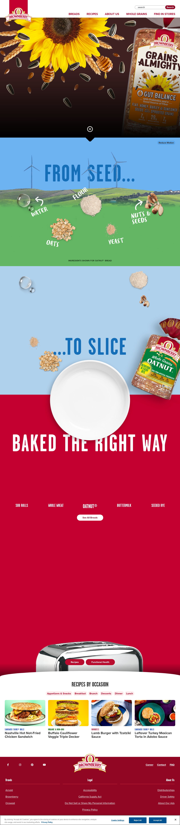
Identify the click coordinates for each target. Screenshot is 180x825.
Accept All (157, 820)
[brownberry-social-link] (8, 764)
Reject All (137, 820)
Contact (161, 765)
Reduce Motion (166, 142)
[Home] (18, 15)
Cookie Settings (117, 820)
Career (149, 765)
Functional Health (100, 662)
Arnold (9, 790)
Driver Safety (167, 796)
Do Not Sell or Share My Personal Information (90, 803)
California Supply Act (89, 796)
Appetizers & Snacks (59, 693)
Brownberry (11, 796)
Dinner (118, 693)
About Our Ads (166, 803)
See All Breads (90, 517)
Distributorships (166, 790)
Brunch (93, 693)
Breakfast (80, 693)
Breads (74, 14)
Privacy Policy (90, 809)
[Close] (175, 820)
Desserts (106, 693)
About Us (112, 14)
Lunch (129, 693)
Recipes (92, 14)
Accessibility (90, 790)
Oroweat (10, 803)
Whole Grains (136, 14)
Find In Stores (164, 14)
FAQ (172, 765)
